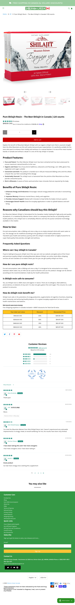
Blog (5, 500)
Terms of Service (9, 508)
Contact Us (7, 498)
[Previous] (25, 92)
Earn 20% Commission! (11, 502)
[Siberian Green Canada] (37, 8)
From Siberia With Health (11, 524)
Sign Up (37, 551)
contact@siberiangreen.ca (16, 563)
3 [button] (38, 473)
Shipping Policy (8, 516)
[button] (7, 121)
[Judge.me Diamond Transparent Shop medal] (42, 374)
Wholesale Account (10, 518)
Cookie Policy (8, 530)
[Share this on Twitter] (5, 334)
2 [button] (35, 473)
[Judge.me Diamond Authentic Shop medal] (32, 374)
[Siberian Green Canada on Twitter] (8, 568)
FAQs (5, 506)
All (10, 14)
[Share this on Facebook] (9, 334)
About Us (6, 504)
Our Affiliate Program (10, 526)
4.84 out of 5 (42, 348)
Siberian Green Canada (13, 583)
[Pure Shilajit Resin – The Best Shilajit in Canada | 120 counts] (37, 54)
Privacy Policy (8, 512)
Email (6, 542)
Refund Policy (8, 510)
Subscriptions (8, 514)
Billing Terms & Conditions (12, 528)
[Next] (49, 92)
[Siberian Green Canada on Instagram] (17, 568)
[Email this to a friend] (19, 334)
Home (5, 14)
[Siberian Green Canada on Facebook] (11, 568)
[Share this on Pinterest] (14, 334)
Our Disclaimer (8, 532)
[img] (7, 390)
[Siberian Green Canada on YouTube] (14, 568)
